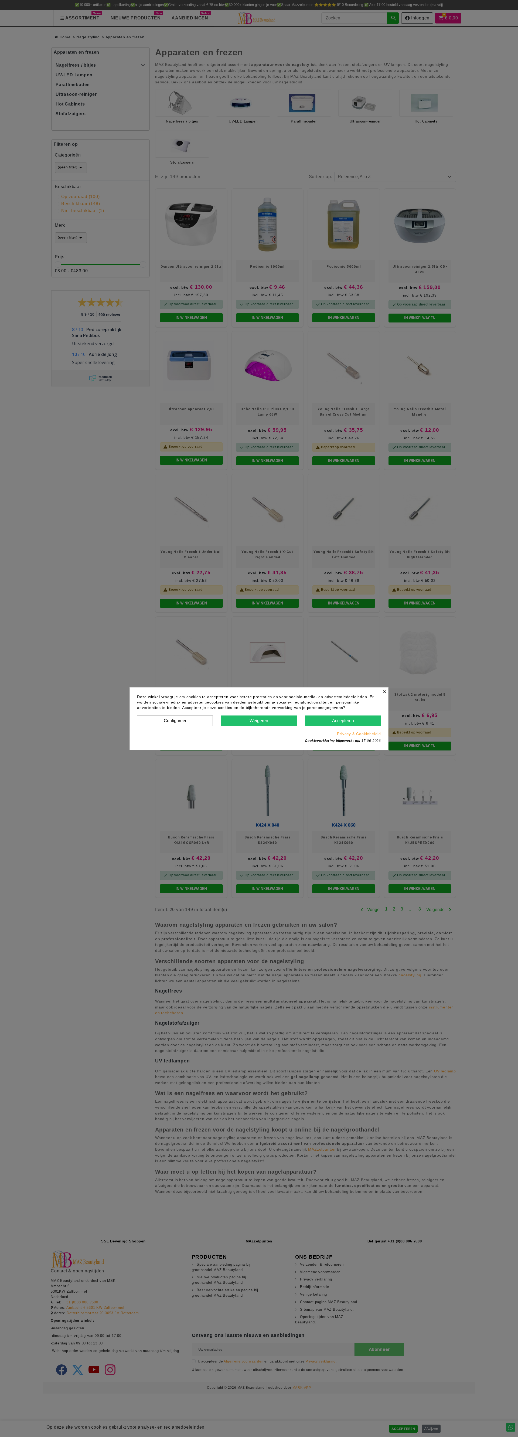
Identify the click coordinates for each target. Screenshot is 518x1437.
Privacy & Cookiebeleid (359, 733)
